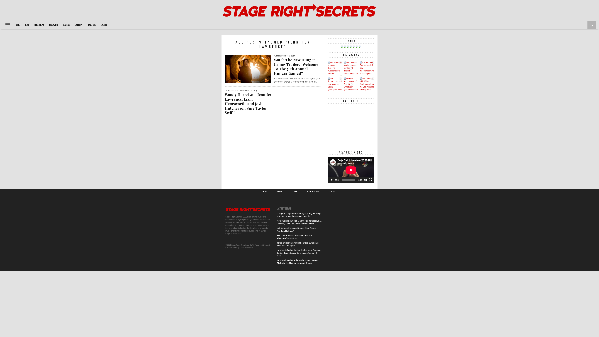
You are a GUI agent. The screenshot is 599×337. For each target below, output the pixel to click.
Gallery (78, 24)
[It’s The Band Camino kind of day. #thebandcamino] (367, 68)
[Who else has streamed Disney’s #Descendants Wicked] (335, 68)
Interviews (39, 24)
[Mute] (365, 179)
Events (104, 24)
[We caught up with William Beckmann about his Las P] (367, 84)
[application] (351, 170)
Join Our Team (313, 191)
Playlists (91, 24)
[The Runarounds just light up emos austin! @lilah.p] (335, 84)
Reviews (66, 24)
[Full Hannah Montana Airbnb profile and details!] (351, 68)
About (280, 191)
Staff (294, 191)
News (26, 24)
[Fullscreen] (370, 179)
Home (17, 24)
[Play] (331, 179)
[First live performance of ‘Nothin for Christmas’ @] (351, 84)
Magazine (53, 24)
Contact (332, 191)
